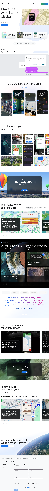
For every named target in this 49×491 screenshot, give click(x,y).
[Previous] (23, 314)
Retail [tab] (12, 396)
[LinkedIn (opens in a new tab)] (6, 461)
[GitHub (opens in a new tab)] (13, 461)
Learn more (36, 458)
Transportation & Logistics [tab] (6, 396)
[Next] (31, 4)
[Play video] (47, 23)
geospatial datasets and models (31, 208)
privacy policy (28, 487)
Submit (16, 489)
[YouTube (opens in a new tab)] (11, 461)
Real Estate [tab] (25, 396)
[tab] (6, 30)
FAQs (3, 467)
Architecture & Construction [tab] (33, 396)
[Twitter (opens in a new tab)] (8, 461)
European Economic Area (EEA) (31, 458)
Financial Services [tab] (18, 396)
